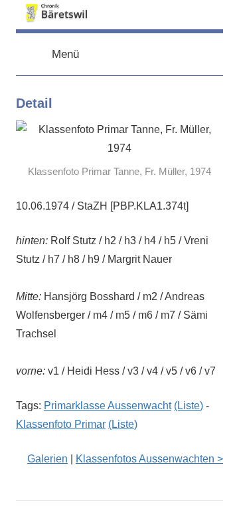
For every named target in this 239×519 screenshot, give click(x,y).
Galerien (47, 458)
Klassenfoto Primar (61, 424)
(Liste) (188, 405)
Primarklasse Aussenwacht (107, 405)
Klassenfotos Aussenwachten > (149, 458)
